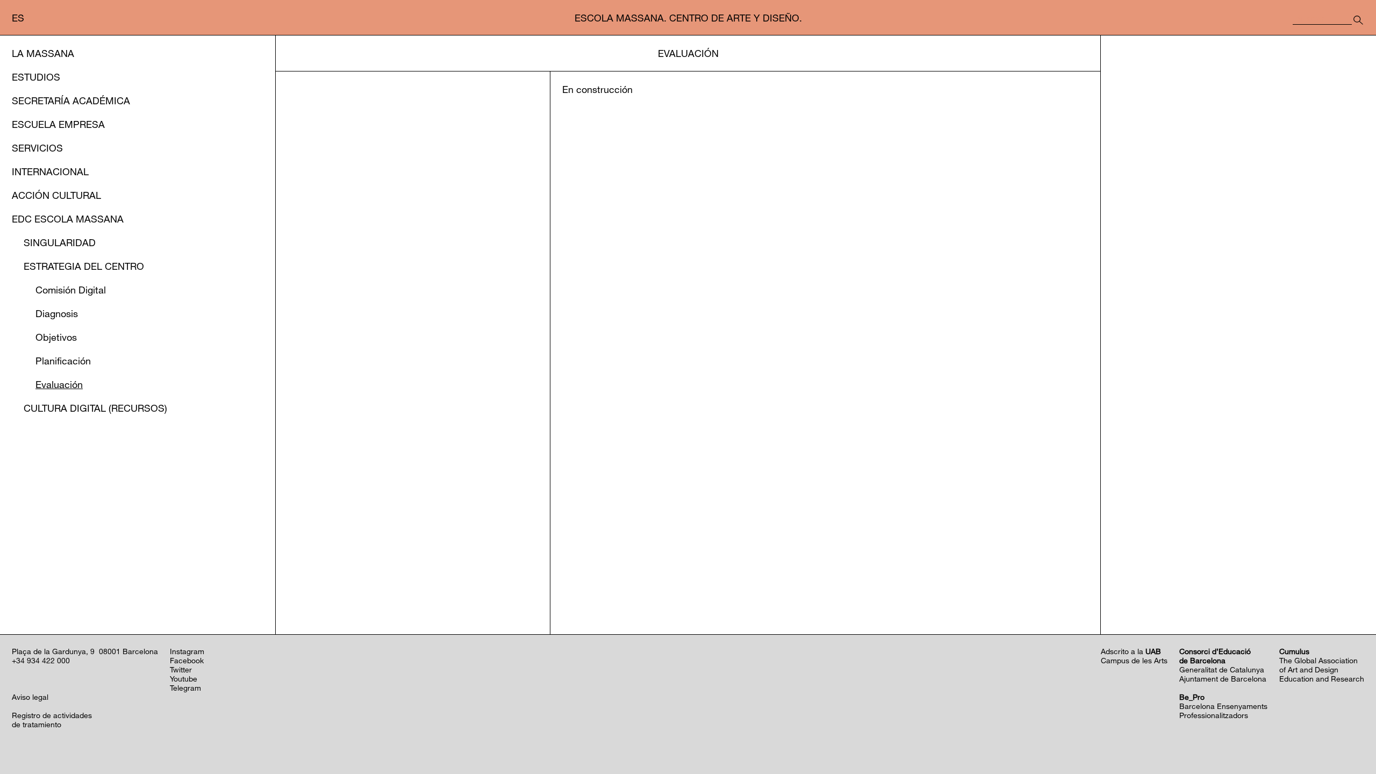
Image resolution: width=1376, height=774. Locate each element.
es (18, 18)
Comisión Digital (70, 290)
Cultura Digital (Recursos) (95, 408)
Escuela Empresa (58, 124)
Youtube (183, 678)
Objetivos (56, 337)
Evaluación (59, 384)
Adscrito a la (1131, 651)
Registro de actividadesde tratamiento (52, 720)
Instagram (187, 651)
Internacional (50, 171)
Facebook (187, 660)
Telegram (185, 687)
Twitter (181, 669)
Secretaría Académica (71, 100)
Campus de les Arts (1134, 660)
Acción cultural (56, 195)
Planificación (63, 361)
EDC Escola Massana (68, 219)
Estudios (36, 77)
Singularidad (60, 242)
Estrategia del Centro (84, 266)
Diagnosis (56, 313)
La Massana (43, 53)
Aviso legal (30, 696)
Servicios (37, 148)
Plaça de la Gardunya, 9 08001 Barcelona (85, 651)
